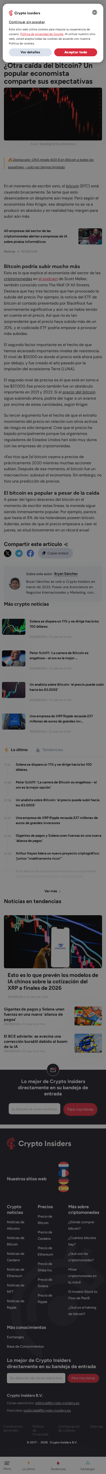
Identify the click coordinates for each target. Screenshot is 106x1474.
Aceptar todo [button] (75, 52)
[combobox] (94, 12)
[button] (30, 52)
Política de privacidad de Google (41, 34)
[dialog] (53, 33)
